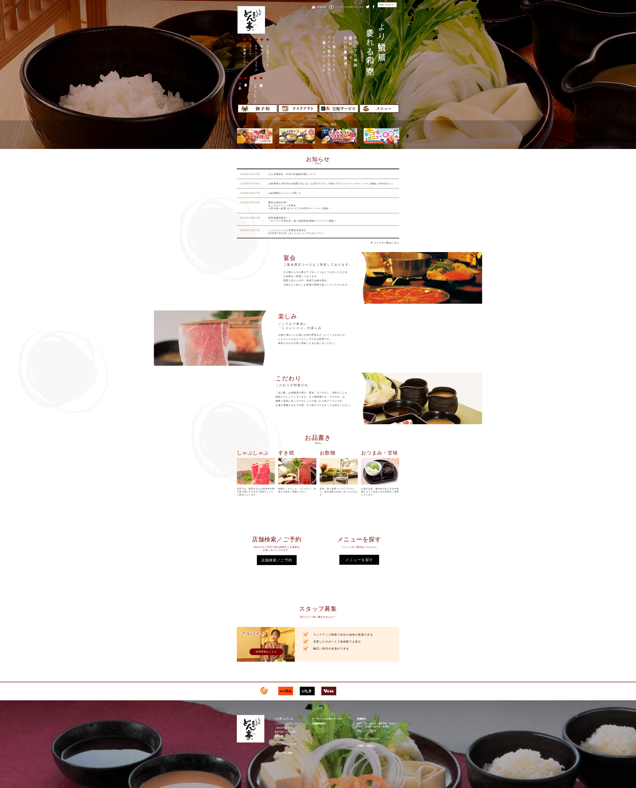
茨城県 (368, 726)
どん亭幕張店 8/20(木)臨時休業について (292, 174)
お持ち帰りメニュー (244, 53)
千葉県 (360, 726)
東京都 (373, 723)
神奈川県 (382, 723)
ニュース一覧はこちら (386, 242)
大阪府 (373, 730)
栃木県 (377, 726)
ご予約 (239, 83)
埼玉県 (392, 723)
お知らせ (262, 48)
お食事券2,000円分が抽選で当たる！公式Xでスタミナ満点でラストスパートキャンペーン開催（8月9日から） (331, 183)
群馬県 (386, 726)
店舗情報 (261, 81)
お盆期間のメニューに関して (284, 193)
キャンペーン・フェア (256, 57)
